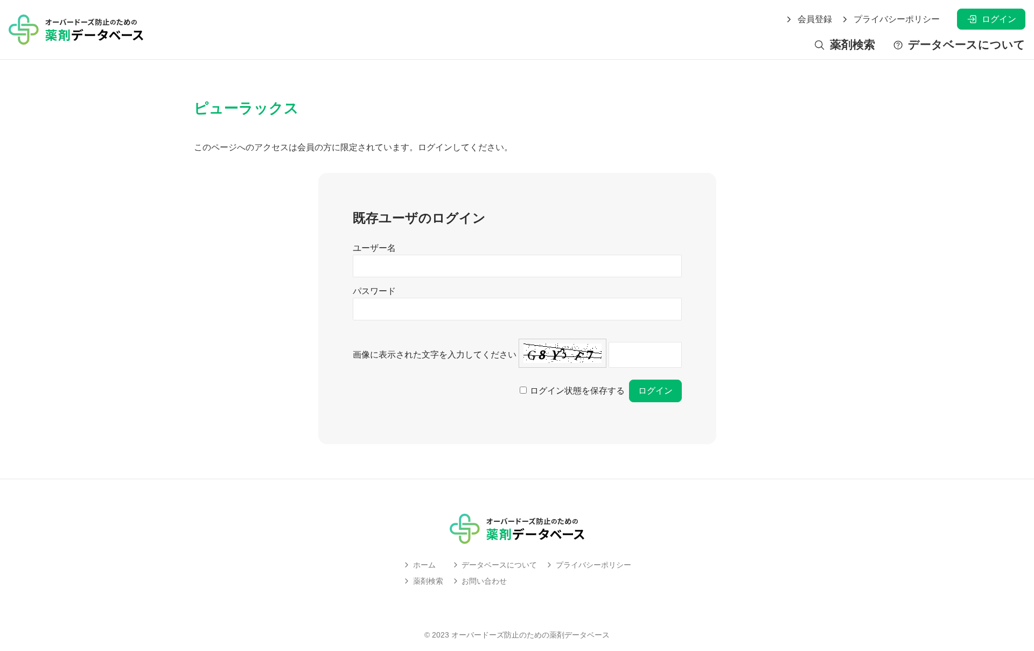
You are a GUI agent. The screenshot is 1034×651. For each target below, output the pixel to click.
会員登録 (815, 19)
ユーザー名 (374, 248)
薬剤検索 (852, 45)
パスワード (374, 291)
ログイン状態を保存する (577, 390)
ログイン (999, 19)
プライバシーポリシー (897, 19)
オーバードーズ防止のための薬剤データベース (530, 635)
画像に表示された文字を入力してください (434, 354)
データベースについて (966, 45)
